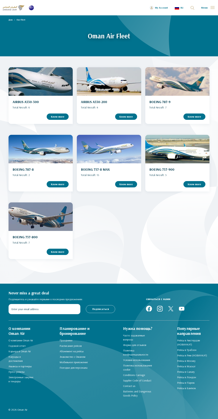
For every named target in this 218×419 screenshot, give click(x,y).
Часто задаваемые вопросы (134, 337)
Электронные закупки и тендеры (21, 379)
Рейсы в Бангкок (186, 388)
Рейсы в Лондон (186, 377)
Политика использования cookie (137, 367)
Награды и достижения (16, 359)
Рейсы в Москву (186, 361)
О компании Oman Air (21, 340)
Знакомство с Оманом (72, 356)
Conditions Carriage (134, 375)
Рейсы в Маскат (186, 366)
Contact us (129, 386)
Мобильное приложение (74, 362)
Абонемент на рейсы (72, 351)
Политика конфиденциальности (135, 352)
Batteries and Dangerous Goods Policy (137, 393)
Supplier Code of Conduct (137, 380)
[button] (179, 8)
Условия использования (136, 360)
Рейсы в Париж (186, 382)
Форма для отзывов (134, 345)
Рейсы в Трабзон (186, 350)
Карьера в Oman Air (20, 351)
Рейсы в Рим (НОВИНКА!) (192, 355)
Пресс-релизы (17, 371)
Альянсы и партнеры (20, 366)
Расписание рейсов (71, 345)
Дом (10, 19)
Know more (57, 116)
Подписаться (100, 309)
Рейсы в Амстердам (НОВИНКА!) (188, 342)
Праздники (66, 340)
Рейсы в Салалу (186, 371)
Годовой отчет (17, 345)
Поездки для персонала (73, 367)
